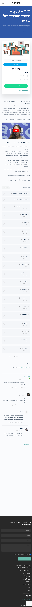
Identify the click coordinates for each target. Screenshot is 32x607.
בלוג (29, 590)
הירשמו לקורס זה (15, 64)
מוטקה (23, 378)
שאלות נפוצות (26, 584)
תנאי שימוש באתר (25, 605)
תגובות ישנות (27, 376)
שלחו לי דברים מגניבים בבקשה (22, 554)
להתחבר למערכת (24, 367)
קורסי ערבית (27, 573)
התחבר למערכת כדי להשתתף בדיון (17, 387)
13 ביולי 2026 (22, 395)
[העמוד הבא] (9, 356)
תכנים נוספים (27, 593)
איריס (21, 428)
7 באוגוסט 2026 (19, 430)
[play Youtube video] (16, 131)
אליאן (21, 411)
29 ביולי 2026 (22, 380)
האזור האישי (26, 600)
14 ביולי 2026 (20, 413)
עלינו (29, 587)
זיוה (24, 393)
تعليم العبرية (27, 579)
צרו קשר (28, 596)
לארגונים (28, 582)
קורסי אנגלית (27, 576)
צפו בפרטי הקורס (26, 32)
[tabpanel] (16, 140)
